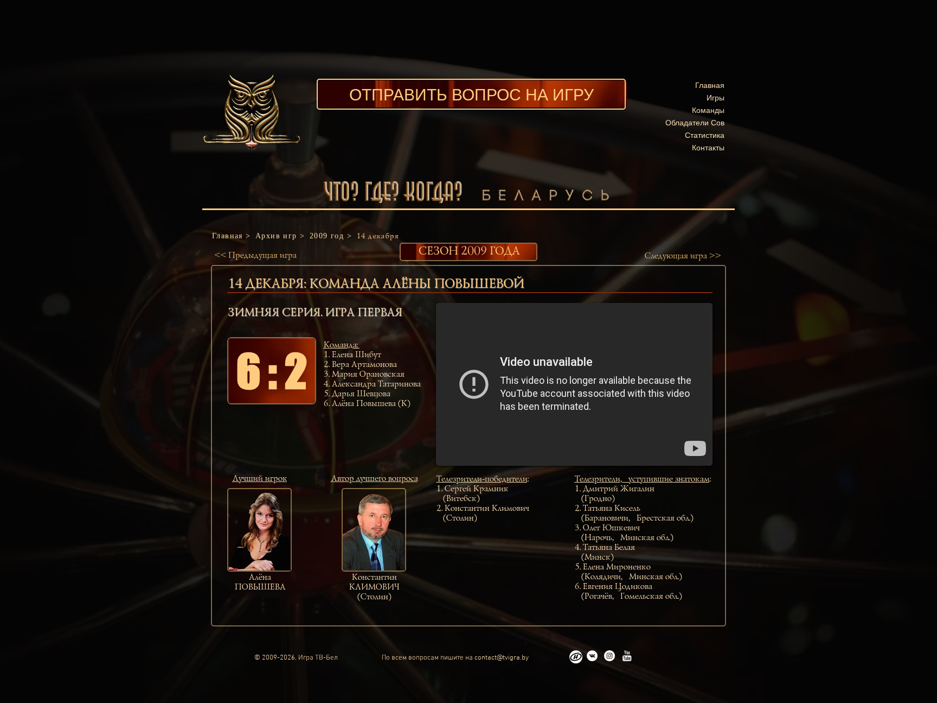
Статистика (704, 135)
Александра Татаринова (375, 384)
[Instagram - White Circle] (609, 655)
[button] (271, 370)
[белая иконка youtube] (626, 655)
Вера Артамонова (363, 364)
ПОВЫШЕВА (259, 587)
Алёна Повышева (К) (370, 404)
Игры (715, 97)
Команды (708, 110)
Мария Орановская (367, 374)
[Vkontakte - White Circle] (592, 655)
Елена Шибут (356, 355)
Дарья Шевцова (360, 394)
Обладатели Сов (694, 122)
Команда (339, 345)
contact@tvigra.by (501, 658)
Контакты (708, 147)
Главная (709, 85)
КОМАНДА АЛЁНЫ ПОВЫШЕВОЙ (416, 284)
